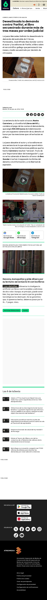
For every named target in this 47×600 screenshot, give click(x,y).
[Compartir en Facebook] (31, 115)
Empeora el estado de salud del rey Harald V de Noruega (27, 430)
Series (37, 8)
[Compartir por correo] (42, 116)
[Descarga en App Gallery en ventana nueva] (24, 521)
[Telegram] (33, 531)
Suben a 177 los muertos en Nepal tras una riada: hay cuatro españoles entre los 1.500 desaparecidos (26, 399)
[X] (28, 115)
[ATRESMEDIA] (23, 551)
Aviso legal (20, 573)
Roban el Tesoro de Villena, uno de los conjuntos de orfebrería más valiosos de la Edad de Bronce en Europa (26, 440)
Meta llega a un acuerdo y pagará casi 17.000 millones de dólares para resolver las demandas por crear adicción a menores (27, 450)
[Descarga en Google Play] (24, 508)
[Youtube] (22, 537)
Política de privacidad (24, 576)
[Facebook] (21, 531)
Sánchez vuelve (24, 1)
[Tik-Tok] (16, 537)
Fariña (25, 310)
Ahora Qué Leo (27, 8)
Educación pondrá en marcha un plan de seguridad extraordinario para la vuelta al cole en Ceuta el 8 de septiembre (27, 421)
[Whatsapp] (27, 531)
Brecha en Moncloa (35, 1)
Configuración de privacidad (26, 584)
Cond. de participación (24, 581)
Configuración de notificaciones (27, 587)
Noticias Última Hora (12, 310)
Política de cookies (23, 578)
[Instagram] (39, 531)
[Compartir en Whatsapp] (35, 115)
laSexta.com (7, 107)
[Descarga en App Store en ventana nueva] (23, 514)
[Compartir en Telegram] (39, 116)
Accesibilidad (21, 590)
